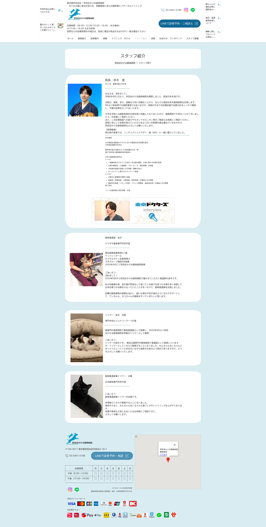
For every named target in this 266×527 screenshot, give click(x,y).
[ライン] (192, 10)
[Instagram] (186, 10)
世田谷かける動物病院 (125, 63)
